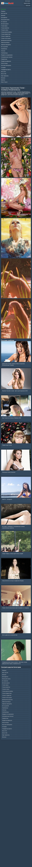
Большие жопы (6, 678)
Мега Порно (4, 82)
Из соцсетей (5, 705)
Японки (4, 737)
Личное (4, 710)
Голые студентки (6, 695)
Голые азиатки (6, 687)
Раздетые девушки (7, 720)
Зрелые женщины (7, 703)
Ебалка (3, 80)
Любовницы (5, 712)
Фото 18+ (4, 730)
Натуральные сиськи (7, 716)
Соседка (4, 726)
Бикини (4, 674)
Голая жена (5, 685)
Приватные (5, 718)
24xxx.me (28, 5)
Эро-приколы (6, 735)
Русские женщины (7, 724)
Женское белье (6, 701)
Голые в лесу (5, 689)
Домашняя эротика (7, 699)
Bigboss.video (27, 3)
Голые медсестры (7, 693)
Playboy (4, 670)
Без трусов (5, 672)
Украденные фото (7, 728)
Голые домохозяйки (7, 691)
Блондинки (5, 676)
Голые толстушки (7, 697)
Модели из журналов (7, 714)
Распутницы (5, 722)
